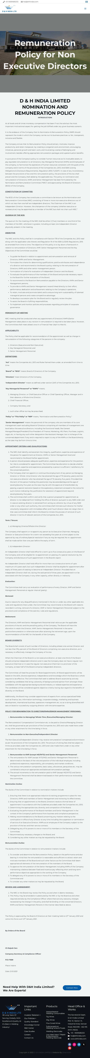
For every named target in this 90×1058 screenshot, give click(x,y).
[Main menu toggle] (85, 8)
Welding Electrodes (54, 1031)
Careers (27, 1035)
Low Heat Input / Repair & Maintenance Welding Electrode (56, 1036)
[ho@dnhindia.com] (87, 2)
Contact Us (28, 1038)
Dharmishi (66, 1052)
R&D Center (29, 1028)
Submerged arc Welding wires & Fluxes (55, 1027)
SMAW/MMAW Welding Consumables (55, 1012)
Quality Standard (31, 1022)
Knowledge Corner (32, 1025)
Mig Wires (50, 1020)
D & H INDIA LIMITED (42, 1052)
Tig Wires (50, 1017)
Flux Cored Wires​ (53, 1023)
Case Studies (29, 1031)
